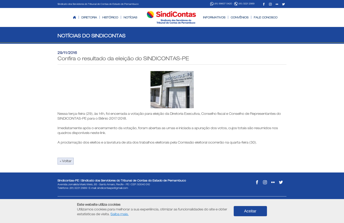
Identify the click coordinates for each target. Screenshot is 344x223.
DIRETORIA (89, 17)
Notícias (130, 17)
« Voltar (65, 161)
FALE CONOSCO (266, 17)
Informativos (214, 17)
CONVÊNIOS (239, 17)
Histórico (110, 17)
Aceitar (250, 211)
